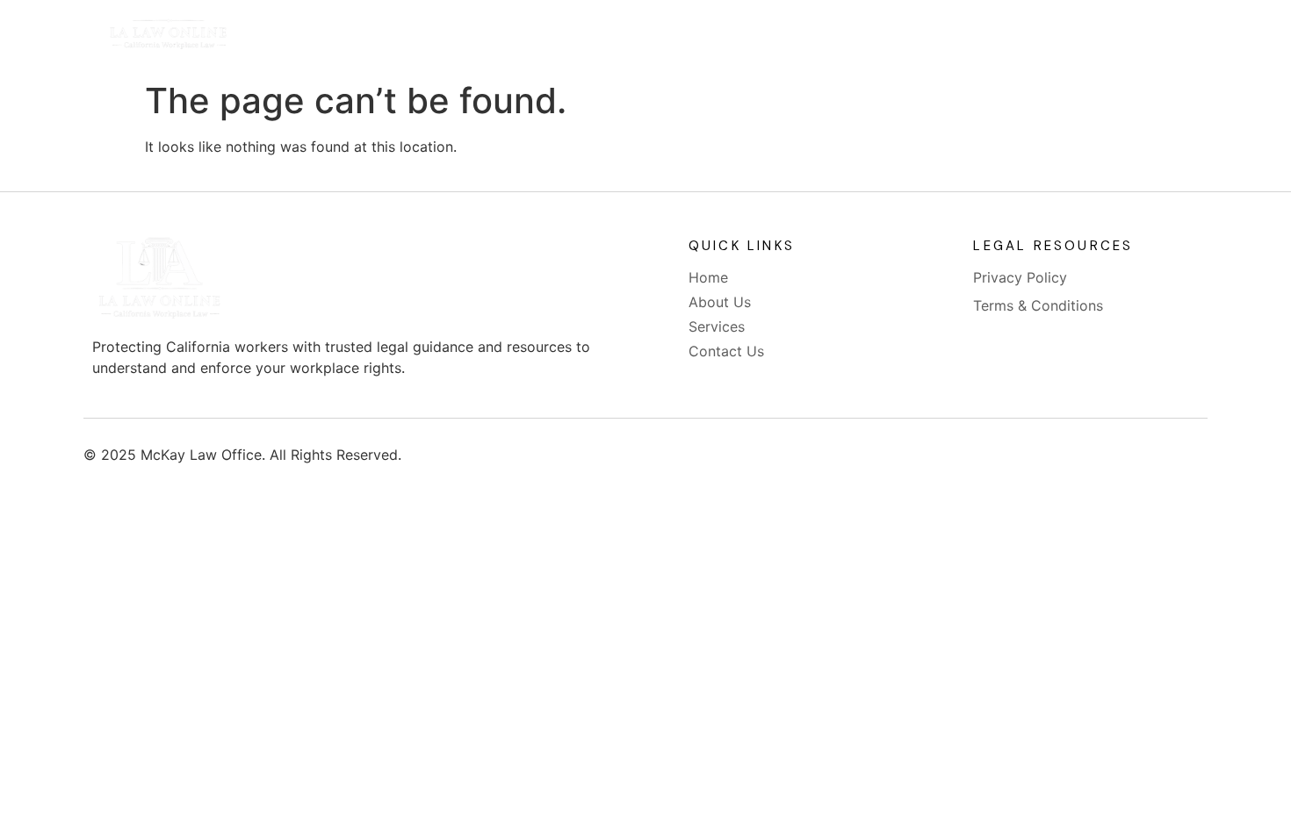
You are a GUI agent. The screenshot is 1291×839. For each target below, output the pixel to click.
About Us (602, 37)
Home (505, 37)
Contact (808, 37)
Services (706, 37)
